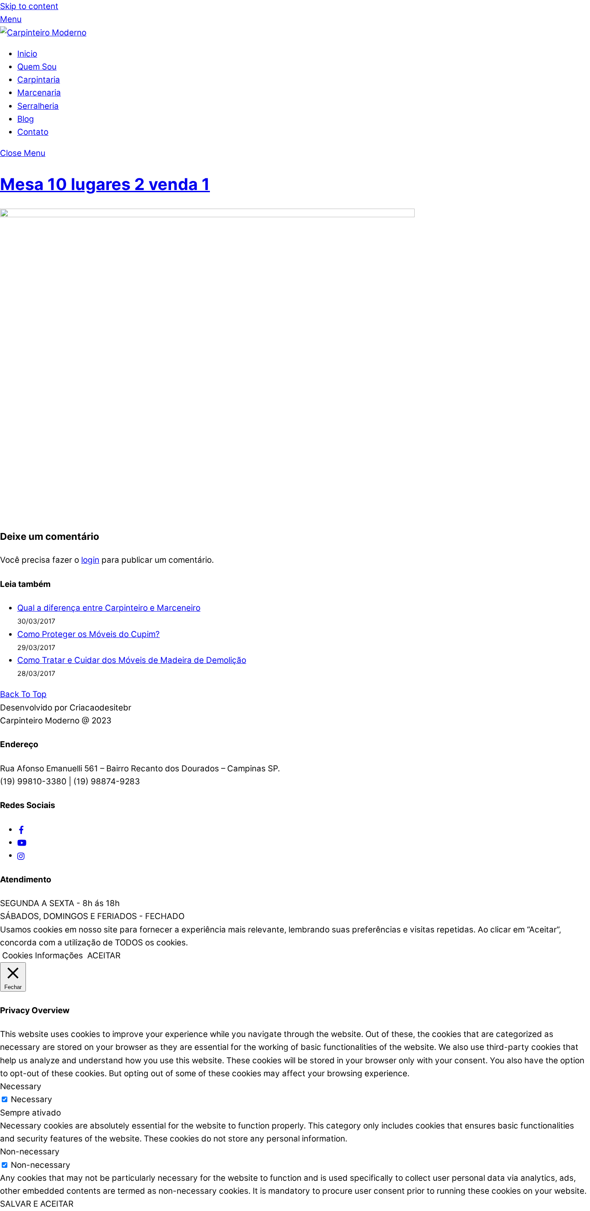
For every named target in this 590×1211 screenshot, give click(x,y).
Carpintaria (38, 80)
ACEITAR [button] (104, 956)
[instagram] (21, 855)
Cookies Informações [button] (42, 956)
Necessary (31, 1099)
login (90, 560)
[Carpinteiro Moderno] (43, 33)
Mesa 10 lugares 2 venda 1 (105, 184)
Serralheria (38, 106)
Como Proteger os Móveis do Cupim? (88, 634)
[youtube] (21, 842)
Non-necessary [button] (30, 1152)
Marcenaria (39, 93)
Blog (25, 119)
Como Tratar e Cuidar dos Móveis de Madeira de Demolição (131, 660)
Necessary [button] (20, 1086)
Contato (32, 132)
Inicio (27, 54)
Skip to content (29, 6)
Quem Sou (37, 67)
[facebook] (21, 829)
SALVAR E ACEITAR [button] (36, 1204)
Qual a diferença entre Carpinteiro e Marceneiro (108, 608)
